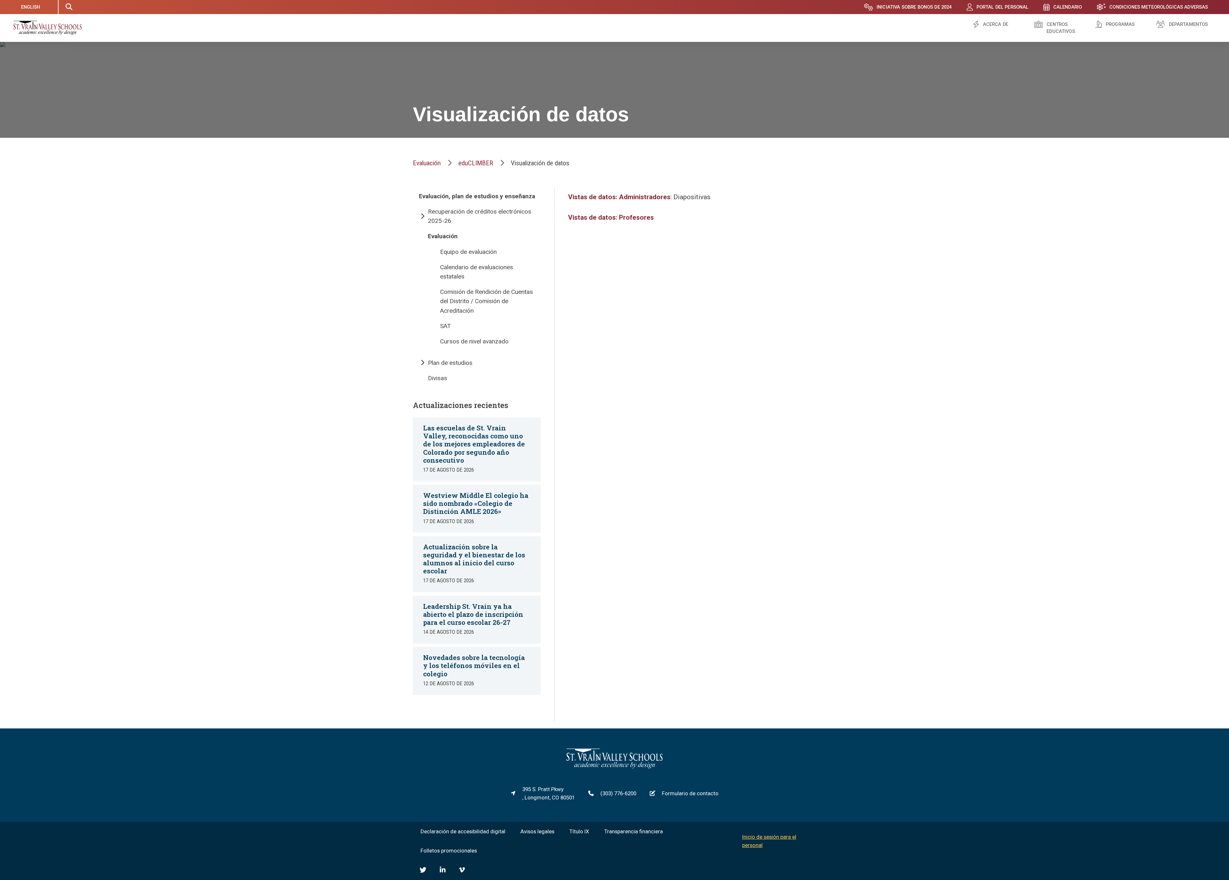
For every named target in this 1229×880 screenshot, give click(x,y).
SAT (445, 326)
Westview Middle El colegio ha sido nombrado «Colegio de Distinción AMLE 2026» (475, 503)
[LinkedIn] (442, 870)
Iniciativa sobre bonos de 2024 (914, 7)
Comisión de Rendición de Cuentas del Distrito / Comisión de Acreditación (486, 301)
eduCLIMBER (475, 163)
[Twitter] (423, 870)
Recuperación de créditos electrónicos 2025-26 (479, 216)
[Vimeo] (461, 870)
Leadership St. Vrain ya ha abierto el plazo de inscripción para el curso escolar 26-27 (473, 614)
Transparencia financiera (633, 831)
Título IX (579, 831)
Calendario (1067, 7)
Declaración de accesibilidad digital (463, 831)
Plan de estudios (450, 362)
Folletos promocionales (449, 850)
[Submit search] (69, 7)
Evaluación (427, 163)
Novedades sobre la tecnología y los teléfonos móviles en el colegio (474, 665)
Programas (1120, 24)
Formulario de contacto (690, 793)
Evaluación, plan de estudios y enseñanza (477, 196)
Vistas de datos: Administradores (619, 197)
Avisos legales (537, 831)
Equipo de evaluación (468, 251)
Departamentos (1188, 24)
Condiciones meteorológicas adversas (1158, 7)
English (30, 7)
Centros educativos (1061, 28)
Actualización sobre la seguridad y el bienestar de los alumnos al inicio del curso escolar (474, 559)
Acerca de (995, 24)
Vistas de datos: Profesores (611, 217)
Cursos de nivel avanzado (474, 341)
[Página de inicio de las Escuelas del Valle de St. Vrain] (614, 767)
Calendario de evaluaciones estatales (476, 271)
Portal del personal (1002, 7)
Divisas (437, 378)
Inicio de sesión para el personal (769, 841)
